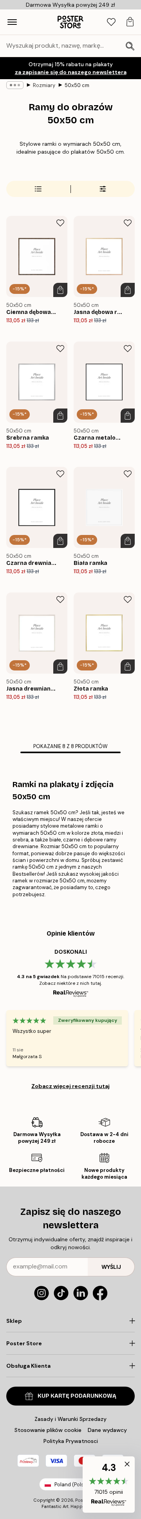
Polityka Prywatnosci (70, 1441)
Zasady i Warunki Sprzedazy (70, 1418)
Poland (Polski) (72, 1484)
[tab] (111, 22)
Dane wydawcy (107, 1430)
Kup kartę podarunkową (77, 1396)
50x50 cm (77, 85)
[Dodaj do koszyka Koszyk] (60, 290)
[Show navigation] (12, 22)
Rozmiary (44, 85)
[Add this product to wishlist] (60, 223)
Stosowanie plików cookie (47, 1430)
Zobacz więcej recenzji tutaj (70, 1086)
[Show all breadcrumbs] (15, 85)
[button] (109, 1484)
